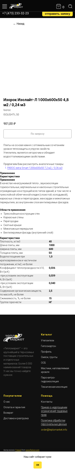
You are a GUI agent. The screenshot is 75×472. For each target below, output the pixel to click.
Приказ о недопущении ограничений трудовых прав (54, 411)
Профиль (46, 351)
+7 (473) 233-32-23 (15, 13)
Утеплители (47, 340)
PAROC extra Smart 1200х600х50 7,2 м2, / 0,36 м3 (34, 167)
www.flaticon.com (32, 450)
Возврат (8, 412)
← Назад (18, 23)
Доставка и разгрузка (16, 418)
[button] (57, 13)
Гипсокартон (48, 346)
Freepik (18, 450)
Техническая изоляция (54, 386)
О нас (6, 401)
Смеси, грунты (49, 357)
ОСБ (43, 362)
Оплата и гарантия (14, 407)
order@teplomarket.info (54, 429)
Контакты (46, 401)
